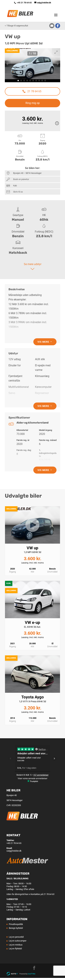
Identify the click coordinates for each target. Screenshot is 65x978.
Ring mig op (33, 103)
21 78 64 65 (34, 91)
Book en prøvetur (21, 179)
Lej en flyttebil (15, 948)
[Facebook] (34, 968)
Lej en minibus (15, 944)
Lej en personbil (16, 937)
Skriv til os (18, 191)
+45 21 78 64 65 (24, 3)
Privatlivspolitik (16, 924)
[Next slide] (57, 64)
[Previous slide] (8, 64)
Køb (15, 185)
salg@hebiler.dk (14, 851)
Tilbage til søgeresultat (17, 25)
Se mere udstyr (32, 264)
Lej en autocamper (17, 940)
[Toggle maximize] (56, 52)
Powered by (27, 974)
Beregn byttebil (16, 928)
